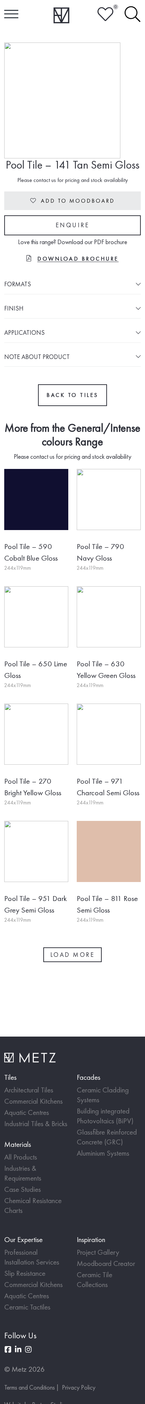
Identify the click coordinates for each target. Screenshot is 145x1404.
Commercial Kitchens (33, 1101)
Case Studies (22, 1189)
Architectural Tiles (28, 1090)
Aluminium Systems (103, 1153)
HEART (105, 14)
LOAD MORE (72, 955)
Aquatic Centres (26, 1112)
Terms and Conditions (29, 1387)
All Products (20, 1157)
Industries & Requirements (22, 1173)
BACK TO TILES (72, 395)
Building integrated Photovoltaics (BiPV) (105, 1115)
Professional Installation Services (31, 1257)
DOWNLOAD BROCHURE (78, 258)
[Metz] (61, 15)
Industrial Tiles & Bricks (35, 1123)
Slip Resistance (24, 1273)
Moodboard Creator (106, 1263)
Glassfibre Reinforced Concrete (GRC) (107, 1137)
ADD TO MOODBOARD (72, 200)
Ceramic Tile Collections (94, 1279)
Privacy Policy (78, 1387)
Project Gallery (98, 1252)
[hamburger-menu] (11, 14)
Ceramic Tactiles (27, 1307)
